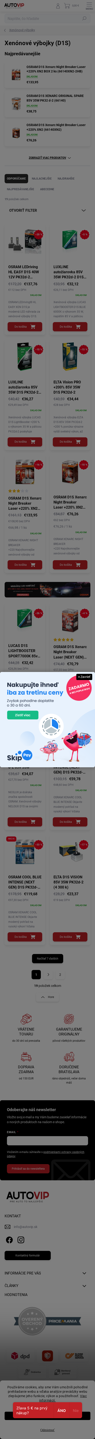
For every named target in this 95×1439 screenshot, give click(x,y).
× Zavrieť (84, 677)
